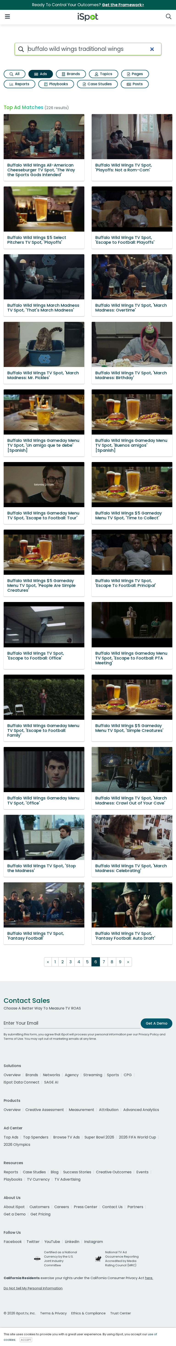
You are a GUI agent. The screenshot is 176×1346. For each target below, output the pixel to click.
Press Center (85, 1206)
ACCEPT (26, 1340)
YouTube (52, 1241)
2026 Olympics (17, 1144)
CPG (128, 1075)
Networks (51, 1075)
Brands (73, 74)
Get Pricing (40, 1214)
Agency (72, 1075)
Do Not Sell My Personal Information (33, 1288)
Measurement (81, 1109)
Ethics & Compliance (88, 1313)
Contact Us (112, 1206)
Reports (21, 84)
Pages (137, 74)
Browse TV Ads (66, 1137)
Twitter (33, 1241)
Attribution (108, 1109)
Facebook (13, 1241)
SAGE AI (51, 1082)
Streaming (92, 1075)
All (16, 74)
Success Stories (77, 1172)
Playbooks (58, 84)
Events (142, 1172)
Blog (54, 1172)
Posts (137, 84)
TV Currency (38, 1179)
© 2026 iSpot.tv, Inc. (20, 1313)
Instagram (93, 1241)
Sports (113, 1075)
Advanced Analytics (141, 1109)
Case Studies (99, 84)
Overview (12, 1075)
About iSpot (14, 1206)
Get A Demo (156, 1023)
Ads (43, 74)
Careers (61, 1206)
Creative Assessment (44, 1109)
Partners (135, 1206)
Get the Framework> (123, 5)
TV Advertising (67, 1179)
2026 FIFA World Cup (137, 1137)
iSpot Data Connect (21, 1082)
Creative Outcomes (114, 1172)
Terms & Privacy (53, 1313)
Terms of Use (13, 1039)
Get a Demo (15, 1214)
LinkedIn (72, 1241)
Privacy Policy (149, 1034)
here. (149, 1278)
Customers (40, 1206)
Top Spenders (35, 1137)
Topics (105, 74)
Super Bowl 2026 (99, 1137)
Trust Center (120, 1313)
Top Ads (11, 1137)
